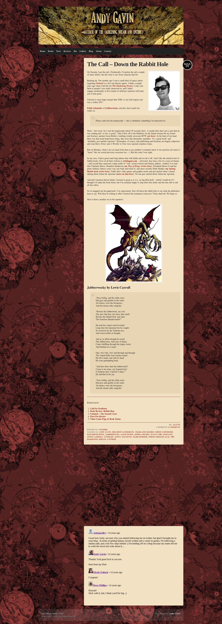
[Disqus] (133, 486)
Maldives (127, 437)
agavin (176, 425)
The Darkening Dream (122, 85)
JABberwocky (111, 108)
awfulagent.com (130, 160)
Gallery (82, 51)
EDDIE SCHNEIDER (164, 432)
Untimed (99, 83)
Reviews (67, 51)
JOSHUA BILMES (142, 434)
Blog (91, 51)
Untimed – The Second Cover (103, 413)
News (58, 51)
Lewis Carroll (95, 437)
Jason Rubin (127, 434)
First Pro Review (98, 416)
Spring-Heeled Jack (159, 437)
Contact (107, 51)
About (98, 51)
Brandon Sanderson (123, 432)
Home (42, 51)
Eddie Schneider (94, 108)
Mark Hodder (140, 437)
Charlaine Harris (144, 432)
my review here (138, 166)
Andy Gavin (105, 432)
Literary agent (112, 437)
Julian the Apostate (161, 434)
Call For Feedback (98, 408)
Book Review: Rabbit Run (102, 411)
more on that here (125, 173)
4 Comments (174, 427)
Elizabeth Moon (95, 434)
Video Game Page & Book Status (105, 418)
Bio (75, 51)
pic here (151, 135)
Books (51, 51)
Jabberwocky (112, 434)
